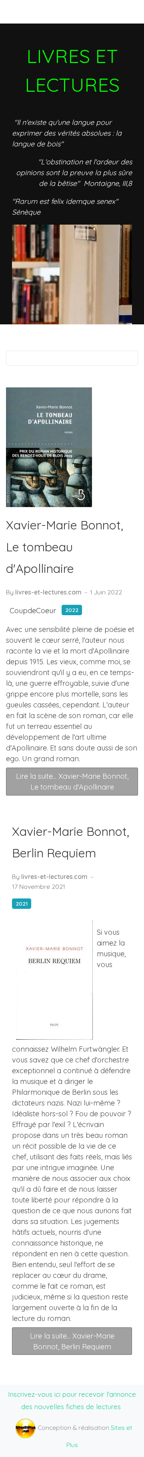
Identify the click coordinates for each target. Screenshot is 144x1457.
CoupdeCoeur (33, 610)
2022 (71, 609)
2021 (22, 903)
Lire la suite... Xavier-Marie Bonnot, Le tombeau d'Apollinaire (72, 782)
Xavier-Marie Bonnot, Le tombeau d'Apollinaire (64, 546)
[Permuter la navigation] (19, 11)
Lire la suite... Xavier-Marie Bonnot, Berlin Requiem (72, 1341)
